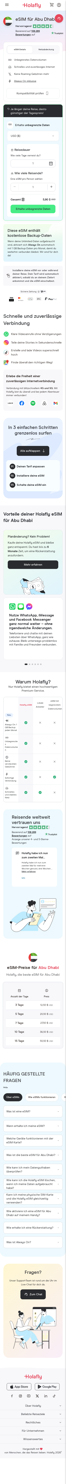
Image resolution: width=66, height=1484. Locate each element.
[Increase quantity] (51, 187)
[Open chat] (59, 18)
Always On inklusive (25, 81)
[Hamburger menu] (7, 5)
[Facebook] (12, 1396)
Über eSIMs (12, 1097)
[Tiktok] (54, 1396)
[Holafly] (33, 1376)
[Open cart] (52, 5)
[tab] (20, 50)
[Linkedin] (46, 1396)
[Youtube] (29, 1396)
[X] (37, 1396)
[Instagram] (20, 1396)
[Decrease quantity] (14, 187)
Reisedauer (22, 150)
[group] (33, 1111)
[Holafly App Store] (19, 1386)
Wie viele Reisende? (28, 173)
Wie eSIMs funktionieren (41, 1097)
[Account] (59, 6)
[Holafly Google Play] (47, 1386)
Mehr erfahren (29, 872)
